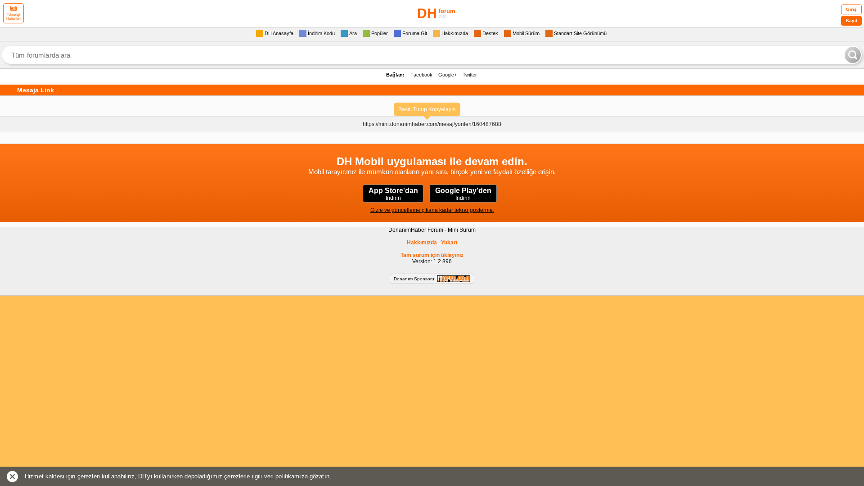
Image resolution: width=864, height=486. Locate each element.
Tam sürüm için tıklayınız (432, 255)
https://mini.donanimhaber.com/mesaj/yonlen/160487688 (432, 124)
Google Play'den (463, 194)
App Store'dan (393, 194)
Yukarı (449, 242)
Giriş (851, 9)
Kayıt (851, 20)
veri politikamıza (286, 476)
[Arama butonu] (853, 55)
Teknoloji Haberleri (13, 17)
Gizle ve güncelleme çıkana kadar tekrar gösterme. (432, 210)
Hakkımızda (422, 242)
